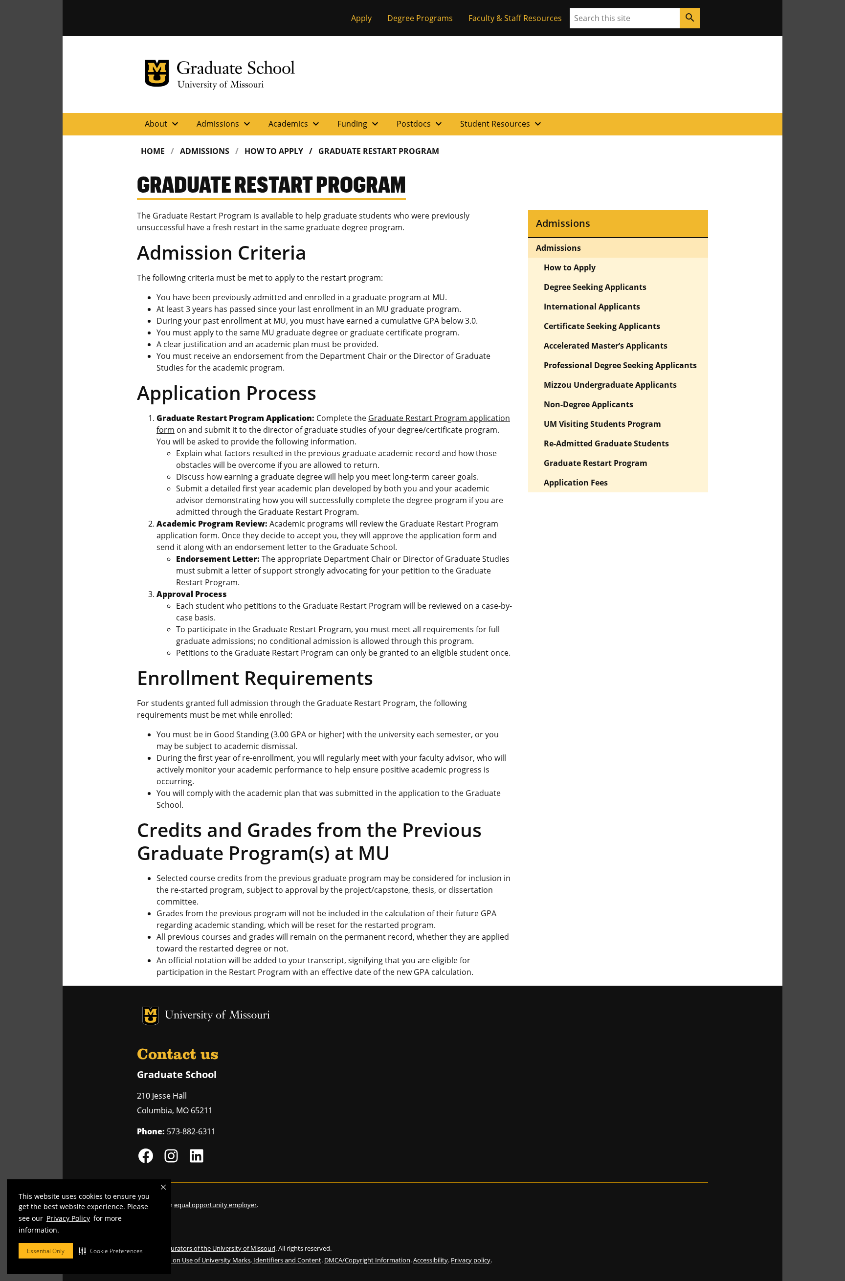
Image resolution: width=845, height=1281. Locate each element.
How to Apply (274, 151)
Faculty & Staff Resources (515, 18)
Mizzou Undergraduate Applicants (610, 384)
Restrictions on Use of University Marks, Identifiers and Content (229, 1260)
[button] (111, 1251)
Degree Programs (420, 18)
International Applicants (592, 306)
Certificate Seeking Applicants (602, 326)
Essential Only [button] (46, 1251)
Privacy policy (470, 1260)
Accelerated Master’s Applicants (605, 345)
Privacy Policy (68, 1218)
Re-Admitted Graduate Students (606, 443)
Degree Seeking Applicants (595, 287)
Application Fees (576, 482)
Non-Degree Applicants (588, 404)
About (163, 124)
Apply (361, 18)
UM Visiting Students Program (602, 424)
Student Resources (502, 124)
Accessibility (430, 1260)
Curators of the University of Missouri (221, 1248)
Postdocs (421, 124)
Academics (295, 124)
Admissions (225, 124)
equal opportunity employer (215, 1204)
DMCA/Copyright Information (367, 1260)
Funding (359, 124)
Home (153, 151)
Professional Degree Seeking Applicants (620, 365)
